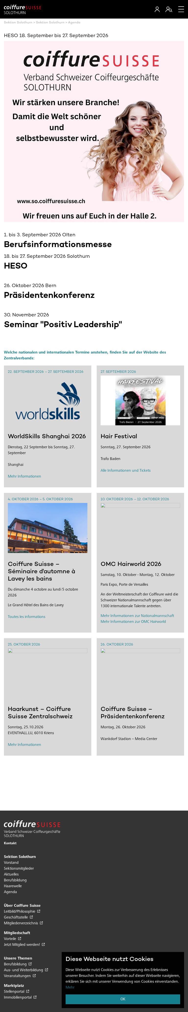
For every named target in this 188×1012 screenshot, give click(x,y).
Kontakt (10, 843)
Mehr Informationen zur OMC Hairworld (133, 622)
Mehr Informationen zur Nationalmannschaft (137, 616)
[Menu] (181, 9)
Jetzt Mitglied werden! (22, 945)
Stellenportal (14, 992)
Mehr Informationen (24, 477)
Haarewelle (13, 886)
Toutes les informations (26, 617)
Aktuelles (11, 874)
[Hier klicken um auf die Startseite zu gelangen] (22, 9)
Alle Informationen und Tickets (126, 471)
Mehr (70, 988)
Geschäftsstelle (16, 917)
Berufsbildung (15, 880)
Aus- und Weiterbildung (24, 970)
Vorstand (11, 863)
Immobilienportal (18, 998)
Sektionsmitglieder (19, 869)
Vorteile (10, 939)
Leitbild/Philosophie (20, 912)
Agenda (10, 892)
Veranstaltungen (18, 976)
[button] (157, 9)
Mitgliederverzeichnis (21, 923)
